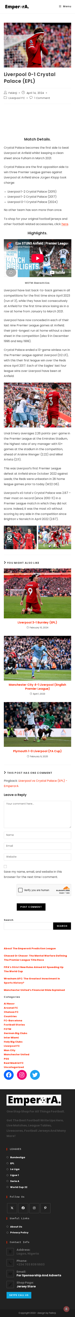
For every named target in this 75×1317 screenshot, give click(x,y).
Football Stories (14, 1025)
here (65, 224)
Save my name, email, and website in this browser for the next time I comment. (33, 874)
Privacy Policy (19, 1233)
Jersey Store (26, 1286)
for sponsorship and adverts (39, 1275)
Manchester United (16, 1054)
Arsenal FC (11, 1008)
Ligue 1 (14, 1175)
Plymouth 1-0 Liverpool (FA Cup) (37, 751)
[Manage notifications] (66, 1309)
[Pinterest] (45, 1208)
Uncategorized (14, 1067)
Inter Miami (11, 1038)
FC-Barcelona (13, 1021)
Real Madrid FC (13, 1063)
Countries (10, 1016)
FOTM (7, 1029)
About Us (16, 1227)
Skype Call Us (19, 1295)
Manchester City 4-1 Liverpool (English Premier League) (37, 687)
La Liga (14, 1169)
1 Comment (42, 98)
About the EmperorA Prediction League (30, 948)
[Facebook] (9, 1075)
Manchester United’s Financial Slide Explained (34, 990)
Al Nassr (9, 1004)
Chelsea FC (11, 1012)
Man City (9, 1050)
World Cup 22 (18, 1187)
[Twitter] (35, 1075)
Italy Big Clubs (13, 1042)
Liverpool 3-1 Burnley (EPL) (37, 623)
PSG (6, 1059)
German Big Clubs (15, 1033)
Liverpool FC (17, 98)
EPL (12, 1163)
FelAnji (13, 93)
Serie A (14, 1181)
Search (8, 920)
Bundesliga (17, 1157)
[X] (12, 1208)
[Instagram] (22, 1075)
